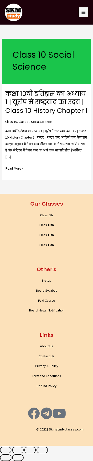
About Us (46, 346)
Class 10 (11, 121)
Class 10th (46, 225)
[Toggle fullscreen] (30, 450)
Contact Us (46, 356)
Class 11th (46, 235)
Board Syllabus (46, 290)
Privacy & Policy (46, 366)
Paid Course (46, 300)
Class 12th (46, 245)
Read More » (14, 168)
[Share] (18, 450)
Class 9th (46, 215)
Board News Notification (46, 310)
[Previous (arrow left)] (5, 457)
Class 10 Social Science (35, 121)
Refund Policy (46, 386)
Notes (46, 280)
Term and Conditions (46, 376)
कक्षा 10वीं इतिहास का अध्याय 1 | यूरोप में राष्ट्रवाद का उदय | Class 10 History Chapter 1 (46, 102)
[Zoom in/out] (42, 450)
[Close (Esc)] (5, 450)
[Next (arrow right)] (18, 457)
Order (75, 7)
